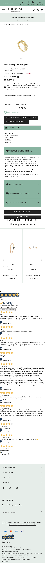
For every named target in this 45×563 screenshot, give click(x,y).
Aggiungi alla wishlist (13, 113)
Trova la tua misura (24, 212)
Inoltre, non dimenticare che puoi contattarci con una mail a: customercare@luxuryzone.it (22, 171)
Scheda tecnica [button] (14, 128)
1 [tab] (18, 21)
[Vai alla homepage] (20, 10)
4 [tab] (27, 21)
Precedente (4, 309)
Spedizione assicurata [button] (19, 193)
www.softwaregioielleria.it (24, 559)
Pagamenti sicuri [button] (16, 184)
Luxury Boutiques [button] (9, 467)
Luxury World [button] (8, 472)
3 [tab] (24, 21)
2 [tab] (21, 21)
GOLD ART (11, 264)
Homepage (7, 24)
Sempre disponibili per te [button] (20, 151)
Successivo (12, 309)
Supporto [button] (6, 477)
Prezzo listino (10, 73)
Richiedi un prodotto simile (16, 122)
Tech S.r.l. (7, 561)
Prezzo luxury (10, 77)
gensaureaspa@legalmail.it (11, 551)
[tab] (22, 128)
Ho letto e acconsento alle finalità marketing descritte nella (23, 524)
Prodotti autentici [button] (17, 202)
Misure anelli (23, 217)
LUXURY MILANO (10, 69)
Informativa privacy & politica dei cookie (22, 525)
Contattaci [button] (6, 482)
